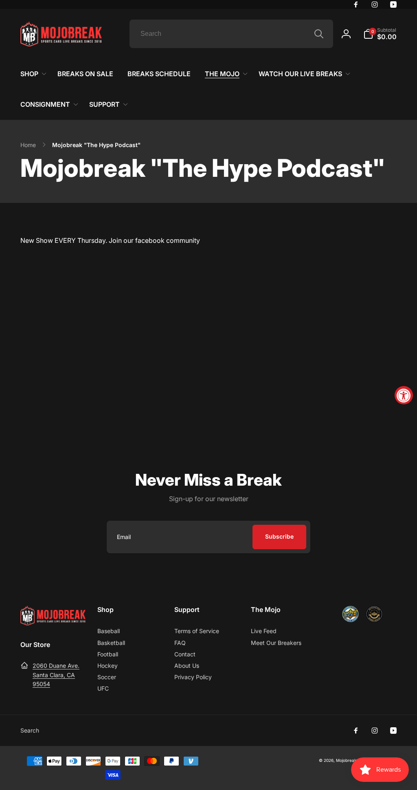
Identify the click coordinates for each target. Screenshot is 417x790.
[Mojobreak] (53, 623)
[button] (380, 34)
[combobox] (231, 34)
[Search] (319, 34)
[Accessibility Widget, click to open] (404, 395)
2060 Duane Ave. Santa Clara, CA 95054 (56, 674)
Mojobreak (346, 760)
